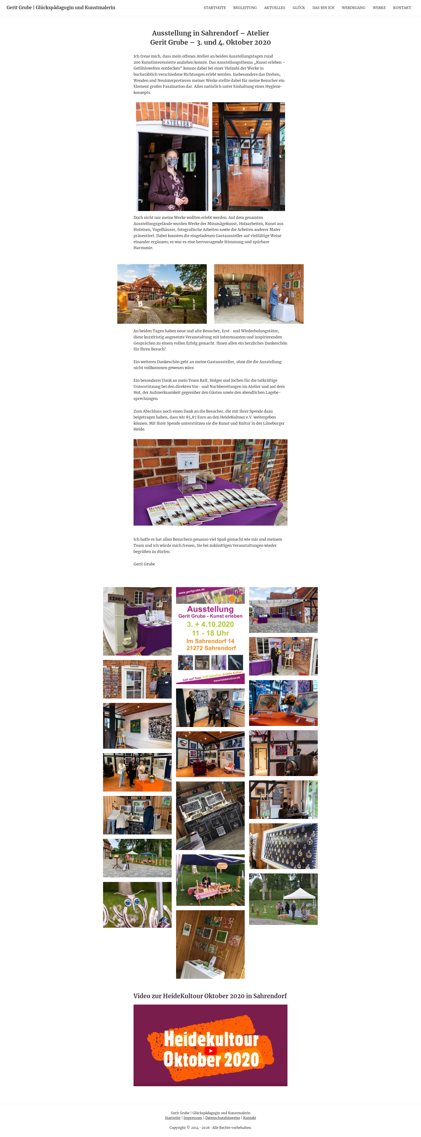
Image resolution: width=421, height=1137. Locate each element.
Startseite (172, 1118)
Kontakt (249, 1118)
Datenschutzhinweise (222, 1118)
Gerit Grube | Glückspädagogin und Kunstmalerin (61, 7)
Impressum (193, 1118)
